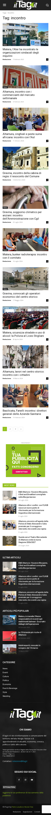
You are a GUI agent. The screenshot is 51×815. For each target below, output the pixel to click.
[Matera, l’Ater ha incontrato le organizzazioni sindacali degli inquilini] (25, 34)
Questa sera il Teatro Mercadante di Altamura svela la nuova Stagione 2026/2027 (32, 539)
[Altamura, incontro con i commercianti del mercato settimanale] (25, 76)
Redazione (7, 59)
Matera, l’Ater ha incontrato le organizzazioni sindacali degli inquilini (21, 52)
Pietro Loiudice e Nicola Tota (22, 807)
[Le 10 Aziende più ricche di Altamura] (9, 636)
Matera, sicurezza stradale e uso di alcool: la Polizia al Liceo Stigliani (24, 334)
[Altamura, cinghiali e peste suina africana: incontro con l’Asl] (25, 119)
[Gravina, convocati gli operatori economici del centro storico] (25, 278)
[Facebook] (19, 779)
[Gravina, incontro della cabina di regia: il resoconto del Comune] (25, 158)
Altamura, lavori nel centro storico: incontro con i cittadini (23, 373)
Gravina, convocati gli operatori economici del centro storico (21, 295)
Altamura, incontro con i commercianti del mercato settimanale (19, 95)
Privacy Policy (10, 787)
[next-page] (21, 429)
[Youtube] (32, 779)
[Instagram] (25, 779)
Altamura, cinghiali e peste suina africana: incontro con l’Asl (22, 135)
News (5, 45)
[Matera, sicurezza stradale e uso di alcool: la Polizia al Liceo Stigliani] (25, 317)
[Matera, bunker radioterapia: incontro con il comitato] (25, 239)
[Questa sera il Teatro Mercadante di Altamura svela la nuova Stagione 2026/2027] (9, 541)
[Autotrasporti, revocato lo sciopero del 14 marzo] (9, 649)
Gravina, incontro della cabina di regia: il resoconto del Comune (22, 174)
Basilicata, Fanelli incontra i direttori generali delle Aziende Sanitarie (25, 412)
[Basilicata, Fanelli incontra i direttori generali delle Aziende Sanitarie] (25, 395)
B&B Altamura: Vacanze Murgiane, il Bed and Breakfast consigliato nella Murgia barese (33, 494)
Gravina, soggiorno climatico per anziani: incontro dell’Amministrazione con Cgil (22, 215)
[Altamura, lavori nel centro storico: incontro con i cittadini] (25, 356)
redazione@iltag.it (19, 761)
